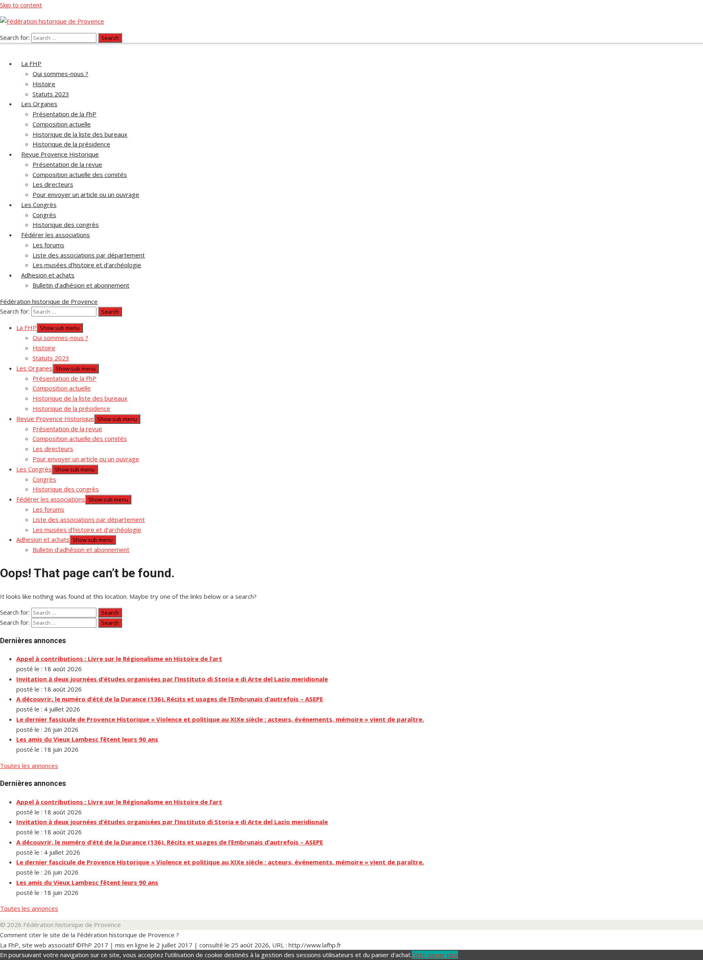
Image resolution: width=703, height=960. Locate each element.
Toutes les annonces (29, 765)
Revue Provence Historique (60, 154)
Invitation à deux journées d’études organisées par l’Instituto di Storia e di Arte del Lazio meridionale (172, 679)
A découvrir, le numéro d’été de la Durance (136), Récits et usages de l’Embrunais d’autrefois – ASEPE (169, 699)
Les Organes (39, 104)
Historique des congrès (66, 224)
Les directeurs (53, 184)
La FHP (31, 63)
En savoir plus (438, 955)
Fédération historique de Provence (49, 301)
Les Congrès (39, 205)
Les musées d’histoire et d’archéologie (87, 265)
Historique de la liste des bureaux (80, 134)
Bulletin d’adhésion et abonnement (81, 285)
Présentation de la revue (67, 164)
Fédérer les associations (55, 235)
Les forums (48, 245)
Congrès (44, 215)
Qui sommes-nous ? (60, 74)
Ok (415, 955)
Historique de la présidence (71, 144)
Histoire (44, 84)
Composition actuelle (62, 124)
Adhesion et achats (47, 275)
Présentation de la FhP (64, 114)
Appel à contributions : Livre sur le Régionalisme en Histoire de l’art (119, 659)
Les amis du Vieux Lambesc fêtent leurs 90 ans (87, 739)
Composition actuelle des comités (80, 174)
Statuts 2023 (51, 94)
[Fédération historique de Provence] (5, 47)
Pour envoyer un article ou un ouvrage (86, 194)
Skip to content (21, 5)
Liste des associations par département (89, 255)
